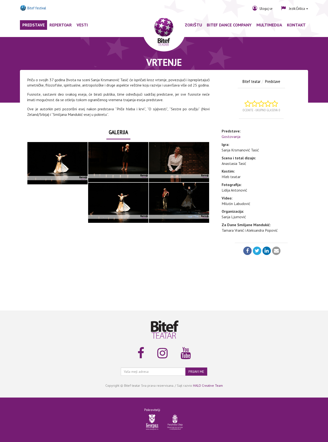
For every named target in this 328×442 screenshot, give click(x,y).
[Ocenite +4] (268, 103)
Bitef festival (36, 8)
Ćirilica (297, 8)
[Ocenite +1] (247, 103)
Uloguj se (266, 8)
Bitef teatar (252, 81)
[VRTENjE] (57, 163)
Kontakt (296, 25)
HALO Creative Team (208, 385)
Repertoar (60, 25)
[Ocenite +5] (274, 103)
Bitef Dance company (229, 25)
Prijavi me (196, 371)
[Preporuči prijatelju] (275, 251)
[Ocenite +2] (254, 103)
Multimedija (269, 25)
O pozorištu (188, 25)
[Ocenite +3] (261, 103)
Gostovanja (231, 136)
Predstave (33, 25)
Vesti (82, 25)
